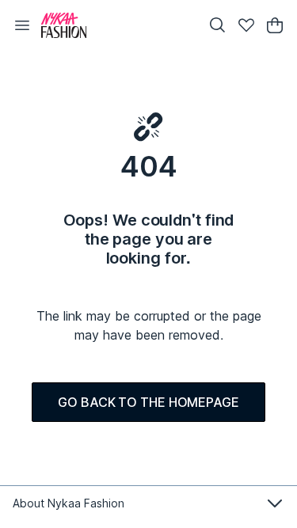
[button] (22, 25)
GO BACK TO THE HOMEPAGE (148, 402)
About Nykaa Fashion (68, 503)
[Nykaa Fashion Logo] (117, 25)
